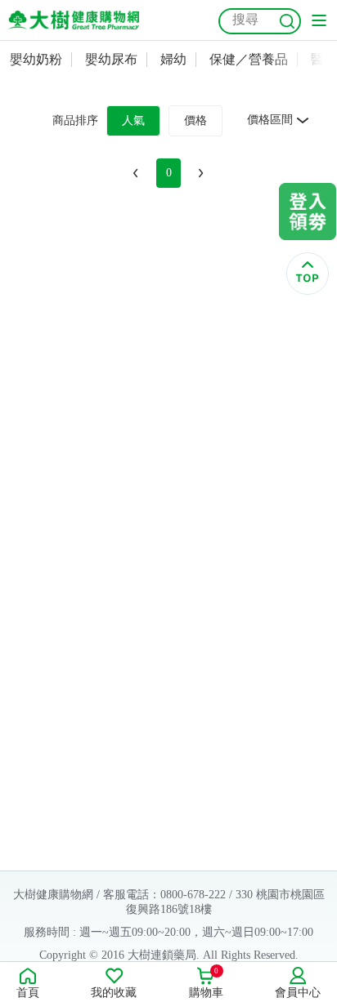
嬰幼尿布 (111, 59)
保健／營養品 (248, 59)
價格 (195, 120)
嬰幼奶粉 (36, 59)
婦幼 (173, 59)
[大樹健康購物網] (73, 20)
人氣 (133, 120)
